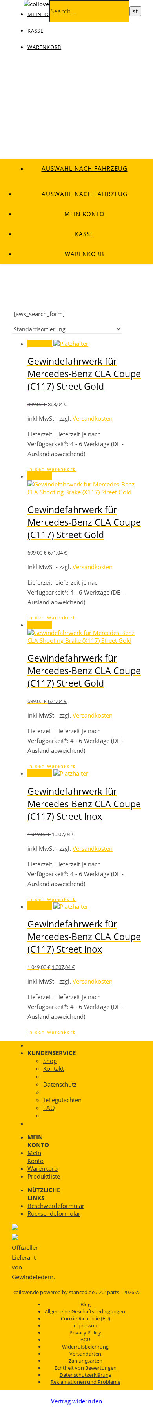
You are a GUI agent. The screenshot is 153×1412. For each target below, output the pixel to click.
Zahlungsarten (85, 1360)
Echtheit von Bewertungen (86, 1367)
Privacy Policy (85, 1332)
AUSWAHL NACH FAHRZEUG (85, 168)
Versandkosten (93, 418)
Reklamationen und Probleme (85, 1381)
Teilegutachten (62, 1100)
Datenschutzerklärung (85, 1374)
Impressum (85, 1325)
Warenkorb (44, 47)
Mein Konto (84, 214)
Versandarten (85, 1353)
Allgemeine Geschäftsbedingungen (85, 1311)
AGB (85, 1339)
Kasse (35, 30)
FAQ (49, 1108)
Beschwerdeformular (55, 1206)
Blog (85, 1304)
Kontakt (53, 1068)
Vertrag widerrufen (76, 1401)
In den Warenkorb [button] (51, 469)
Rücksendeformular (53, 1213)
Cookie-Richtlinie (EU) (85, 1318)
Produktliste (43, 1176)
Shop (50, 1061)
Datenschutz (59, 1084)
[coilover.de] (42, 4)
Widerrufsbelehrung (85, 1346)
